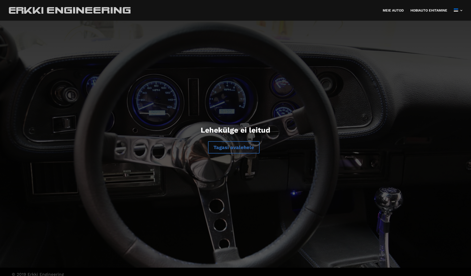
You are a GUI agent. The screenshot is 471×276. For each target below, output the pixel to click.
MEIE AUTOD (393, 10)
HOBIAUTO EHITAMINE (428, 10)
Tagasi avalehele (233, 147)
